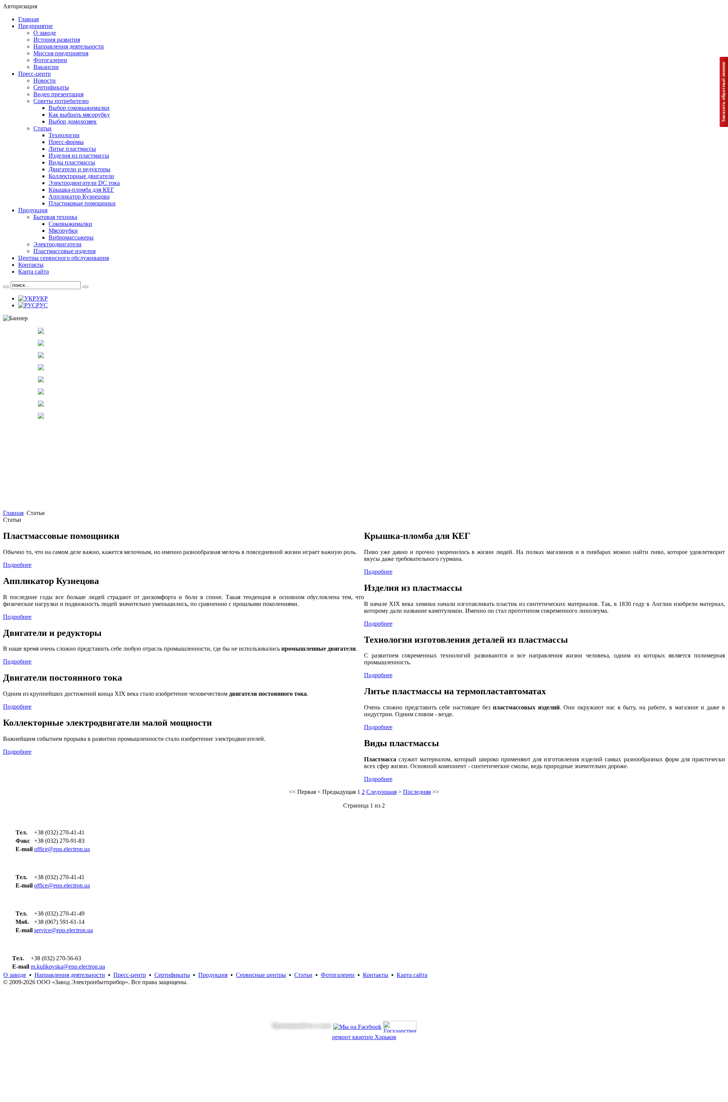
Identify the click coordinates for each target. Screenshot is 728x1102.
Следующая (381, 792)
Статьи (303, 975)
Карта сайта (412, 975)
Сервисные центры (261, 975)
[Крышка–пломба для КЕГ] (41, 344)
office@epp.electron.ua (62, 849)
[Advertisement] (230, 457)
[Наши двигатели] (41, 332)
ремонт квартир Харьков (364, 1037)
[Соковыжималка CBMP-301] (41, 380)
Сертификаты (172, 975)
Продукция (213, 975)
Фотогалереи (338, 975)
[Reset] (85, 287)
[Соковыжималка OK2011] (41, 356)
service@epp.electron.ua (63, 930)
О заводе (14, 975)
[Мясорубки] (41, 392)
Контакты (375, 975)
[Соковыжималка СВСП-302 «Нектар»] (41, 368)
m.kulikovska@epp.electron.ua (68, 966)
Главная (13, 513)
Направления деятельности (70, 975)
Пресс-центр (129, 975)
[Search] (6, 287)
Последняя (417, 792)
